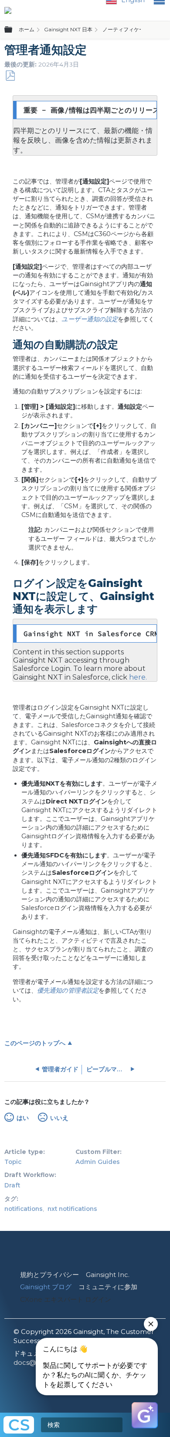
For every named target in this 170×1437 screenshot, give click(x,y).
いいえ (59, 1118)
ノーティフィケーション (131, 29)
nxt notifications (72, 1208)
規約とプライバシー (49, 1274)
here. (138, 677)
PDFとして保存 (10, 75)
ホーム (26, 29)
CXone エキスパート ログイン (65, 1299)
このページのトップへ (34, 1043)
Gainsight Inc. (107, 1274)
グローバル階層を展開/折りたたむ (13, 30)
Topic (12, 1161)
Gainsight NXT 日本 (68, 29)
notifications (23, 1208)
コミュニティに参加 (107, 1287)
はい (22, 1118)
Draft (12, 1185)
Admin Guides (97, 1161)
